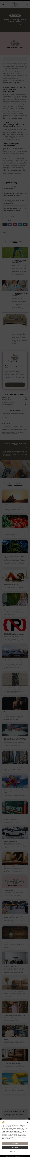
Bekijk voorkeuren (15, 1151)
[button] (27, 1122)
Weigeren (15, 1147)
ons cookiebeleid (19, 1137)
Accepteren (15, 1143)
